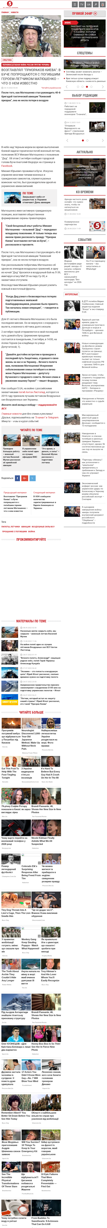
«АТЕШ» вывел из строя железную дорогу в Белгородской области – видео (83, 81)
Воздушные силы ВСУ (43, 527)
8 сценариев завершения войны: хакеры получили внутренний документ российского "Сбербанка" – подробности (93, 515)
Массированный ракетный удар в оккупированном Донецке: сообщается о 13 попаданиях (93, 420)
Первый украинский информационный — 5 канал (9, 4)
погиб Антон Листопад (32, 392)
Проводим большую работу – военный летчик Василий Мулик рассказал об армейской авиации (11, 457)
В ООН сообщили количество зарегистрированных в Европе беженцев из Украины (44, 502)
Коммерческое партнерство (72, 223)
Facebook (6, 165)
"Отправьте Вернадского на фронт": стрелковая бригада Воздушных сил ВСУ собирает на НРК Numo (75, 132)
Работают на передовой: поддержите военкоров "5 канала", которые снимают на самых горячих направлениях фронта (75, 114)
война (31, 531)
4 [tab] (91, 87)
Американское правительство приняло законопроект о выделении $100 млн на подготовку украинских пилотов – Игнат (40, 688)
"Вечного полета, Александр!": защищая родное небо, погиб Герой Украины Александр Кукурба (40, 661)
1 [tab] (74, 47)
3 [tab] (87, 87)
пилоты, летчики (10, 527)
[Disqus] (31, 582)
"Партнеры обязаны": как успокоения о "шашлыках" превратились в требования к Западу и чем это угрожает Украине (93, 468)
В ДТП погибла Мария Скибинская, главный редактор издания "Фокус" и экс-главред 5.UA (93, 306)
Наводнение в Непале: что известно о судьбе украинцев (93, 401)
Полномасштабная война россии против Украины (26, 65)
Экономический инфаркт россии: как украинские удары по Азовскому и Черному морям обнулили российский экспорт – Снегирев (93, 491)
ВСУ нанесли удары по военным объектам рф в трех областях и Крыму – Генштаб (85, 75)
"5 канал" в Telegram (46, 417)
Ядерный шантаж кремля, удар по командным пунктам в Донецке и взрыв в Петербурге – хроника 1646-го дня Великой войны (93, 327)
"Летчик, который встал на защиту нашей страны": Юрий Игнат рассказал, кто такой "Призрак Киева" (40, 701)
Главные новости (11, 413)
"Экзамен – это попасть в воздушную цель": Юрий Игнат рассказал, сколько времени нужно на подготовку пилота (39, 674)
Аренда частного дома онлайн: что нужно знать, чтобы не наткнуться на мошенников (76, 204)
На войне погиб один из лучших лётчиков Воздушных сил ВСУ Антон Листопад (38, 647)
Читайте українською (51, 87)
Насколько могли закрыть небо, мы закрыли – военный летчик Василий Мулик (38, 634)
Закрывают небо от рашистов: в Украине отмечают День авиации (36, 199)
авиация (25, 527)
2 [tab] (95, 47)
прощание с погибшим (14, 531)
